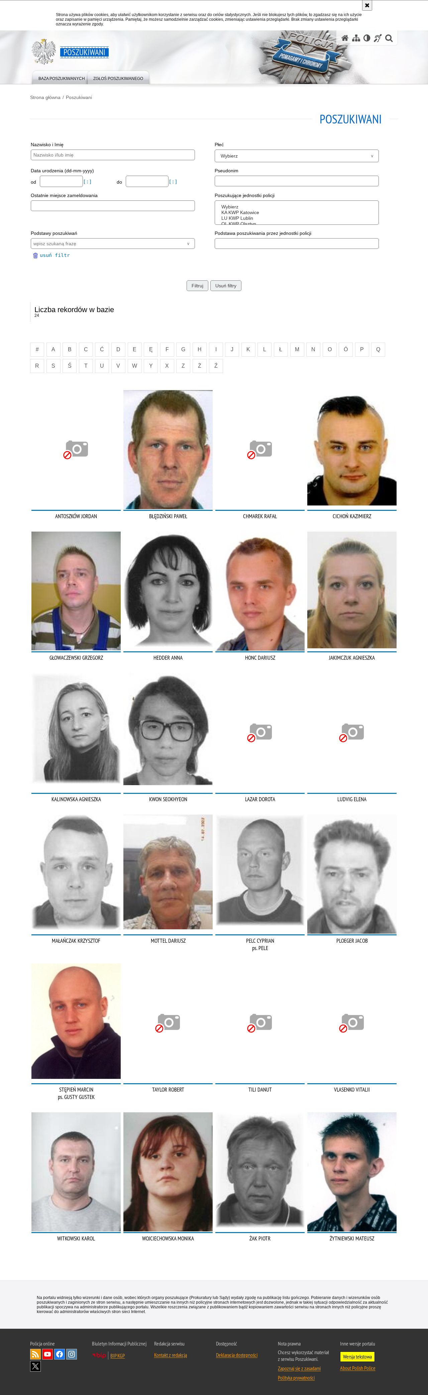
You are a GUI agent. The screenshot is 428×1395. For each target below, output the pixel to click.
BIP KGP (117, 1355)
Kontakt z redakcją (170, 1355)
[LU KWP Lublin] (298, 218)
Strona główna (45, 97)
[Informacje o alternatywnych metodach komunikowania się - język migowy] (378, 38)
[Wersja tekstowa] (366, 38)
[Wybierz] (298, 207)
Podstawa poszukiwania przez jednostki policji (263, 233)
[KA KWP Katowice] (298, 212)
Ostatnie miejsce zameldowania (64, 195)
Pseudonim (226, 170)
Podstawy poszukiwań (54, 233)
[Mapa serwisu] (356, 38)
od (34, 182)
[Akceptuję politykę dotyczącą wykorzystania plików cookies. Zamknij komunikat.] (367, 5)
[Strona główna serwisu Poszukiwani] (345, 38)
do (120, 182)
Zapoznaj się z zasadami (299, 1368)
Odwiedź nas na (47, 1354)
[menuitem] (61, 77)
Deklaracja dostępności (236, 1355)
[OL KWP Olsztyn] (298, 224)
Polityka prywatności (296, 1377)
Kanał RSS (35, 1354)
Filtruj (197, 285)
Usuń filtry (225, 285)
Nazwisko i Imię (47, 144)
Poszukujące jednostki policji (245, 195)
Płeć (219, 144)
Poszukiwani (79, 97)
